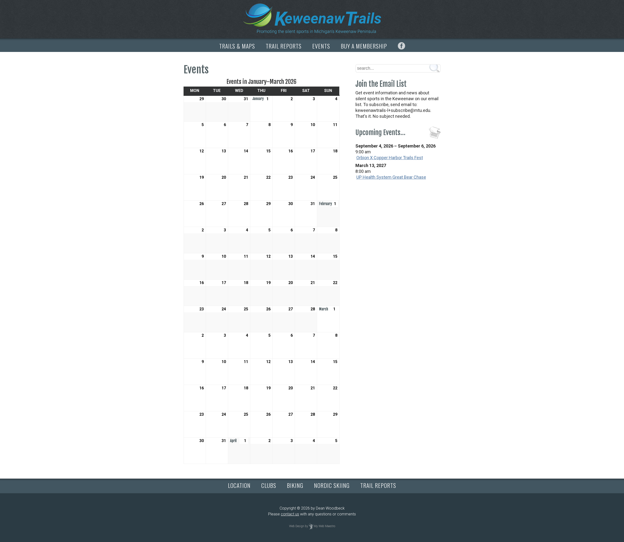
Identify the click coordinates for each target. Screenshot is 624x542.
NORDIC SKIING (332, 485)
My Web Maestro (324, 526)
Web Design (296, 526)
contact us (290, 514)
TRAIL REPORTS (284, 45)
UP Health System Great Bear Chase (391, 177)
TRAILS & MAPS (237, 45)
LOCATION (239, 485)
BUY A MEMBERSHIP (364, 45)
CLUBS (268, 485)
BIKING (295, 485)
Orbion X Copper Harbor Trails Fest (389, 157)
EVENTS (321, 45)
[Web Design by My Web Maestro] (311, 526)
